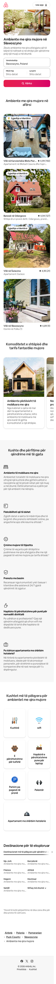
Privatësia (21, 969)
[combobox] (27, 64)
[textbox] (15, 74)
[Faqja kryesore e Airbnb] (6, 5)
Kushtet (33, 969)
